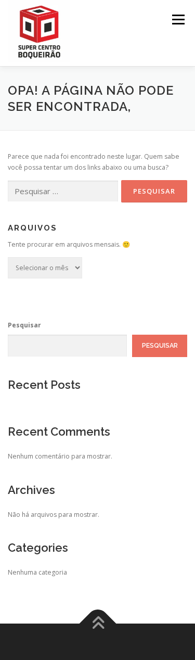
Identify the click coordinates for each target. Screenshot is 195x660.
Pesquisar (24, 325)
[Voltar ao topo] (97, 623)
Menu (177, 19)
